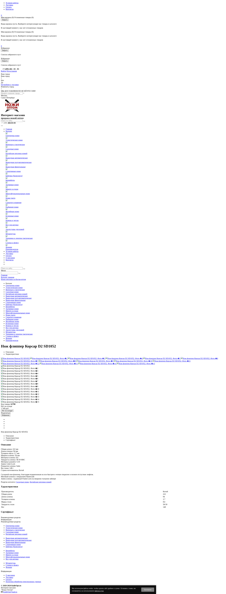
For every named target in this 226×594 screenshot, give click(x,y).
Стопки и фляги (12, 243)
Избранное (5, 415)
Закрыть (5, 20)
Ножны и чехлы (12, 220)
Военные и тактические (15, 145)
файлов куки (99, 591)
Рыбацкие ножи (12, 207)
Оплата (9, 7)
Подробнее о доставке (10, 85)
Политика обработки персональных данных (23, 582)
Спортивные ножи (13, 171)
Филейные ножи (12, 211)
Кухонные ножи (12, 216)
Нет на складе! (7, 411)
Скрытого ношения (13, 203)
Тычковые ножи (12, 185)
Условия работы (12, 3)
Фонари (9, 247)
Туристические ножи (14, 140)
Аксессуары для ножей (15, 229)
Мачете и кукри (12, 189)
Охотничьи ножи (12, 136)
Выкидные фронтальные (16, 167)
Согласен (147, 590)
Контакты (10, 9)
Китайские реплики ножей (16, 153)
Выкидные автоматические (17, 158)
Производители (12, 249)
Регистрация (12, 71)
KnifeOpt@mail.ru (10, 592)
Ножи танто (10, 198)
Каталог (9, 131)
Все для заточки (12, 225)
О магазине (10, 258)
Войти (3, 71)
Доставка (9, 5)
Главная (9, 129)
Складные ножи (12, 149)
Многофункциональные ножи (18, 194)
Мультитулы (11, 234)
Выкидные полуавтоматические (19, 162)
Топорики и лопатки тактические (19, 238)
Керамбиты (10, 180)
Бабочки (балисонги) (14, 176)
